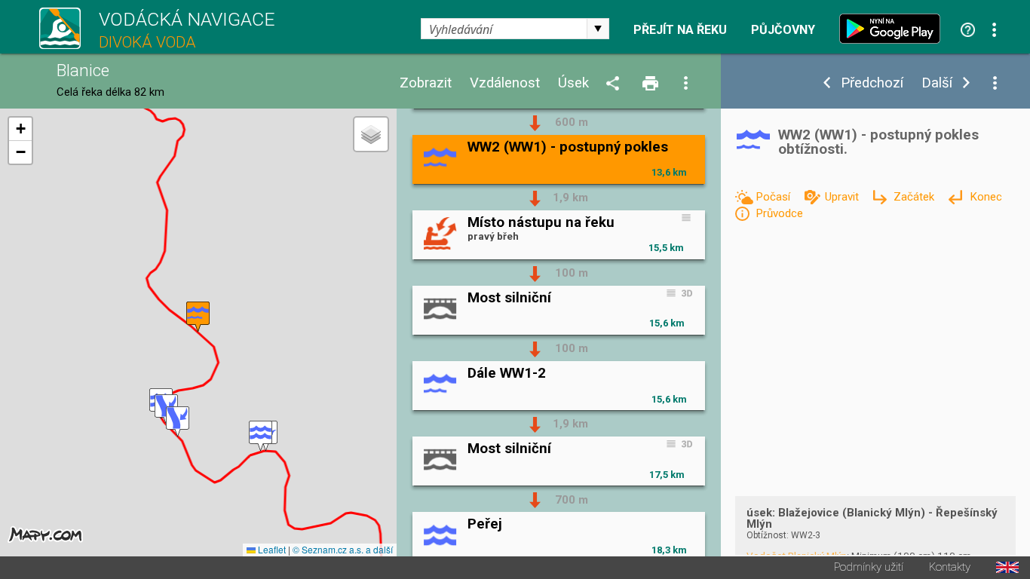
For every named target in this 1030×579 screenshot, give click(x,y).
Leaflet (271, 549)
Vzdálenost (505, 83)
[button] (260, 436)
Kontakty (949, 567)
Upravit (843, 197)
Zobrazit (426, 83)
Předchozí (872, 83)
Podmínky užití (868, 567)
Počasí (774, 197)
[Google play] (893, 29)
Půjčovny (783, 30)
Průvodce (779, 213)
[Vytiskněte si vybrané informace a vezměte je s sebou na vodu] (651, 84)
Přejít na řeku (680, 30)
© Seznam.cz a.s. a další (343, 549)
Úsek (573, 83)
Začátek (915, 197)
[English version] (1007, 567)
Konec (985, 197)
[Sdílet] (615, 84)
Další (936, 83)
